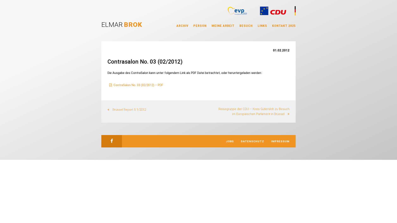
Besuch (246, 25)
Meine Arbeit (223, 25)
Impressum (280, 141)
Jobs (230, 141)
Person (200, 25)
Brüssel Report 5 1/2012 (129, 110)
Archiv (182, 25)
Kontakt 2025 (284, 25)
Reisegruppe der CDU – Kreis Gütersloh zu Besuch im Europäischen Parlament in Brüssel (254, 111)
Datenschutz (252, 141)
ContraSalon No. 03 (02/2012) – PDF (138, 85)
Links (262, 25)
